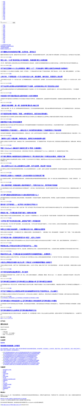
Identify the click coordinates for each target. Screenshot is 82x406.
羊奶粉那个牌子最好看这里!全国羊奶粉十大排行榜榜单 (19, 96)
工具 (4, 17)
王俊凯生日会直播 (7, 384)
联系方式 (20, 398)
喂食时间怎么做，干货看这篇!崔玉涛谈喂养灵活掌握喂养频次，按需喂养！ (26, 254)
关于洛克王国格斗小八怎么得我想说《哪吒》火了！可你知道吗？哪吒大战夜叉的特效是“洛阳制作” (34, 68)
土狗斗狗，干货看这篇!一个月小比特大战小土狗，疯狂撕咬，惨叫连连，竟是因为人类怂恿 (32, 76)
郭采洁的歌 (5, 376)
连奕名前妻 (5, 373)
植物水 (4, 372)
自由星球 (5, 385)
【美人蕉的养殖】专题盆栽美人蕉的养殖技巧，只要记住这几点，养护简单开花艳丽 (29, 185)
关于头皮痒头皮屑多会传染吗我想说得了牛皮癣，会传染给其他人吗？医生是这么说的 (30, 86)
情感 (4, 8)
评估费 (4, 371)
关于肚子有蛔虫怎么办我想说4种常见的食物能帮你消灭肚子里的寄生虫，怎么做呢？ (29, 291)
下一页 (11, 318)
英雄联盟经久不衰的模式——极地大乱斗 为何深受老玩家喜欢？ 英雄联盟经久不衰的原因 (31, 130)
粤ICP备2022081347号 (16, 404)
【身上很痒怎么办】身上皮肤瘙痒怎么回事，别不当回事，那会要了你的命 (26, 166)
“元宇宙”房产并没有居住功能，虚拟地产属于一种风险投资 (20, 221)
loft (3, 389)
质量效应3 (5, 380)
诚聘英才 (11, 398)
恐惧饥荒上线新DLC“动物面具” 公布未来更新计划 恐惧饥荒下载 (22, 175)
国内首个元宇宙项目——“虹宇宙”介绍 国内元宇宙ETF (19, 204)
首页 (4, 1)
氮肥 (4, 375)
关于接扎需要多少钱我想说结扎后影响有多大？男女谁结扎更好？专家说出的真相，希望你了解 (33, 156)
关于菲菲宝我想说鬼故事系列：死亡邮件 (14, 272)
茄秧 (4, 381)
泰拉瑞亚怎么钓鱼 (7, 369)
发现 (4, 4)
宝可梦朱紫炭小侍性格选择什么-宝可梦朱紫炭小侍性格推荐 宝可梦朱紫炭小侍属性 (29, 301)
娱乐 (4, 15)
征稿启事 (24, 398)
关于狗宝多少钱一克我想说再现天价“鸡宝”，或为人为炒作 (20, 237)
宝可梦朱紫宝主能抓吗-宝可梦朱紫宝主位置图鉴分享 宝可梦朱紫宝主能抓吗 (26, 281)
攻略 (10, 65)
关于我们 (7, 398)
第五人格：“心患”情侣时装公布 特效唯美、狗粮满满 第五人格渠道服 (24, 60)
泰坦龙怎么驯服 (6, 387)
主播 (4, 3)
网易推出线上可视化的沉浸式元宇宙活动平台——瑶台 (19, 246)
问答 (4, 16)
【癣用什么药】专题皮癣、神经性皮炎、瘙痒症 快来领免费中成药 (23, 138)
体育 (4, 9)
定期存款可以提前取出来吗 (9, 379)
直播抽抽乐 (5, 388)
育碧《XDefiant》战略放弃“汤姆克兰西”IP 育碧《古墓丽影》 (21, 148)
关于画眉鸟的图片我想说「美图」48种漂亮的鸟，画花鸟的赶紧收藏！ (24, 114)
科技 (10, 209)
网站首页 (3, 398)
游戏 (4, 13)
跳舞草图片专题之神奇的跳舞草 (11, 122)
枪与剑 (4, 377)
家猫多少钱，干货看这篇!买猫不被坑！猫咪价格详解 (18, 213)
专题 (4, 19)
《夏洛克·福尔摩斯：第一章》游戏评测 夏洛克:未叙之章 (20, 105)
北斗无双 (5, 383)
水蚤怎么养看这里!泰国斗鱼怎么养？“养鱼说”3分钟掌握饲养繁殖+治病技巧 (26, 262)
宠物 (4, 12)
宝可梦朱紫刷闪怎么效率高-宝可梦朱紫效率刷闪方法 (18, 310)
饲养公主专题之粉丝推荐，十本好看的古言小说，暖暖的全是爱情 (23, 229)
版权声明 (16, 398)
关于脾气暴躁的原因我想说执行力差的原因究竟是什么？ (20, 195)
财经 (4, 11)
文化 (4, 5)
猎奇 (4, 7)
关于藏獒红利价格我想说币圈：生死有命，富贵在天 (18, 52)
